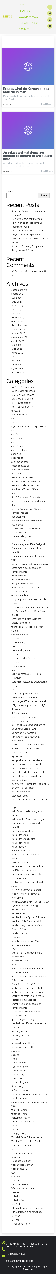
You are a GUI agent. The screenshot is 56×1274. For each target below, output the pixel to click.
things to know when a (22, 1121)
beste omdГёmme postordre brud (28, 501)
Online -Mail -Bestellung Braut (26, 953)
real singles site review (22, 1035)
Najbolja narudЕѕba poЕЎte (25, 941)
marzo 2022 (17, 360)
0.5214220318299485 (22, 399)
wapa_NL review (19, 1184)
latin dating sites (19, 752)
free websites (18, 666)
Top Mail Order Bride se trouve (26, 1137)
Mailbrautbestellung (21, 850)
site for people (18, 1062)
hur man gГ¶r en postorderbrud (27, 693)
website (15, 1192)
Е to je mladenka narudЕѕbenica (27, 1208)
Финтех (15, 1220)
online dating (17, 956)
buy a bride (17, 524)
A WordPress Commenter (24, 271)
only (13, 964)
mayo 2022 (17, 352)
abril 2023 (16, 309)
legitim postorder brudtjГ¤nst (26, 768)
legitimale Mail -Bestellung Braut (27, 772)
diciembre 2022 (19, 325)
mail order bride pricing (23, 839)
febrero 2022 (18, 364)
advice (14, 422)
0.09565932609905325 (23, 391)
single (14, 1059)
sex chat (15, 1051)
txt (12, 1149)
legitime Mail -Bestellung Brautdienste (30, 784)
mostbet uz (17, 937)
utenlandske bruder (21, 1161)
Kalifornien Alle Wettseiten (24, 733)
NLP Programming (20, 945)
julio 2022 (16, 345)
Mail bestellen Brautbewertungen (27, 819)
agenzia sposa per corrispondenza (29, 426)
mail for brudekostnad (22, 831)
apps (13, 442)
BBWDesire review (20, 469)
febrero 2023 (18, 317)
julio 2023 (16, 298)
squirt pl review (19, 1098)
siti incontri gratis (19, 1082)
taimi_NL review (19, 1110)
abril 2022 (16, 356)
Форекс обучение (20, 1224)
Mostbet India (18, 913)
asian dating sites (19, 462)
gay (13, 670)
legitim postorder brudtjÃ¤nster (27, 764)
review (14, 1039)
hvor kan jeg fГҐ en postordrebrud (28, 701)
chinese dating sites (21, 536)
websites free (18, 1200)
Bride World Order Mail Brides (26, 520)
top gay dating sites (21, 1133)
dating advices (18, 575)
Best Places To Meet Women (25, 489)
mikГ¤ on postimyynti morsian (26, 890)
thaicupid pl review (20, 1118)
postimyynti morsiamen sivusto (27, 992)
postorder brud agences (23, 1000)
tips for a (15, 1125)
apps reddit (17, 458)
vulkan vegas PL (19, 1168)
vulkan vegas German (22, 1165)
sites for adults (18, 1070)
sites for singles (19, 1074)
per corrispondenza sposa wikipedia (29, 976)
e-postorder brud (20, 595)
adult (13, 418)
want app (16, 1176)
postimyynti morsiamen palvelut (27, 988)
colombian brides (20, 540)
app (13, 430)
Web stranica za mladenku (24, 1188)
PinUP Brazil (17, 980)
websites (15, 1196)
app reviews (17, 438)
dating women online (22, 583)
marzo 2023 (17, 313)
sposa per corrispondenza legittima (29, 1094)
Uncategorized (18, 1157)
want (13, 1173)
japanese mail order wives (24, 717)
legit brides (17, 756)
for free (15, 638)
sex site (15, 1055)
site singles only (19, 1067)
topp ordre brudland (21, 1145)
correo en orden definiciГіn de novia (29, 564)
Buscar (10, 191)
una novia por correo (22, 1153)
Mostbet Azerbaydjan (22, 909)
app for (15, 434)
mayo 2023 (17, 305)
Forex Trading (18, 642)
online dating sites (20, 960)
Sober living (17, 1086)
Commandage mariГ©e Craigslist (28, 544)
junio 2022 (16, 349)
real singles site (19, 1031)
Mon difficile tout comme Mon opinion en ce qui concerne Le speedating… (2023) (26, 223)
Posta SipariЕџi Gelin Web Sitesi (27, 984)
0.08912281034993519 (22, 387)
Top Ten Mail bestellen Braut (25, 1141)
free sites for (17, 662)
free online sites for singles (24, 658)
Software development (22, 1090)
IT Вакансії (16, 709)
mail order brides (20, 843)
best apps (16, 473)
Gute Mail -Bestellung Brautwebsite (29, 682)
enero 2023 (17, 321)
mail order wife (18, 846)
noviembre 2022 (19, 329)
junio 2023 (16, 301)
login (13, 807)
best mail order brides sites (25, 485)
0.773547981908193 (21, 403)
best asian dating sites (22, 477)
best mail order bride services (26, 481)
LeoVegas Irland (19, 795)
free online (16, 654)
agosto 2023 (17, 294)
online (14, 949)
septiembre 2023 (20, 290)
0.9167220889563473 (22, 407)
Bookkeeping (18, 517)
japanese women (19, 721)
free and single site (20, 650)
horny (14, 685)
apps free (16, 454)
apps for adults (18, 446)
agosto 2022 (17, 341)
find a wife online (19, 634)
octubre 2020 (18, 372)
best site (15, 493)
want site (15, 1180)
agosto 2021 (17, 368)
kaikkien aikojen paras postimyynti (28, 725)
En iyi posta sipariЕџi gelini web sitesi (29, 607)
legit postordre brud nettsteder (27, 760)
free (13, 646)
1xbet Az (15, 410)
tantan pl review (19, 1114)
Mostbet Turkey (19, 933)
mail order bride (19, 835)
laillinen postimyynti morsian (25, 748)
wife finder (16, 1204)
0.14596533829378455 (22, 395)
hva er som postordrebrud (24, 697)
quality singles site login (23, 1019)
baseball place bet (20, 466)
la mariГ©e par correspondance (27, 744)
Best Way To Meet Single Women (28, 497)
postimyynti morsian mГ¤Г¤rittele (27, 996)
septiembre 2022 (20, 337)
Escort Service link (20, 623)
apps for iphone (19, 450)
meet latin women (20, 862)
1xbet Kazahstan (19, 414)
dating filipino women (22, 579)
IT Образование (19, 713)
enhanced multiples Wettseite (26, 619)
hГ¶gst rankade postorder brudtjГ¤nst (30, 705)
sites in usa (16, 1078)
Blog (13, 505)
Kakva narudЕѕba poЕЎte (23, 729)
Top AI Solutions (19, 1129)
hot (13, 689)
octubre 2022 (18, 333)
